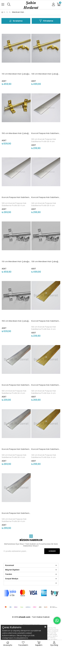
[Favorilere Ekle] (16, 56)
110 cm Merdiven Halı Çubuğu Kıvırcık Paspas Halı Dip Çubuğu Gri (16, 261)
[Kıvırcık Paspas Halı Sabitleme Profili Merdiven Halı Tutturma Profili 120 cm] (16, 172)
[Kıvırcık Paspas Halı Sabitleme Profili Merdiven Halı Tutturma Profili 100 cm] (45, 107)
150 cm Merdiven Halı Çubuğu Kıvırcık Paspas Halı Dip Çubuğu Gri (16, 321)
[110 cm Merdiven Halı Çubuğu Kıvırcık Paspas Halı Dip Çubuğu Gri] (16, 236)
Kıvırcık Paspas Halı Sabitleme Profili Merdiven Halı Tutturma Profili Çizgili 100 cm (45, 321)
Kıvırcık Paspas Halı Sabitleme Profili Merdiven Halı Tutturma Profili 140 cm (45, 197)
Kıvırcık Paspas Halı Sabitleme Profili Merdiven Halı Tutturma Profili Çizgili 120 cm (45, 385)
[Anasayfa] (4, 12)
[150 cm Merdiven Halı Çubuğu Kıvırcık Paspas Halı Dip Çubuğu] (16, 107)
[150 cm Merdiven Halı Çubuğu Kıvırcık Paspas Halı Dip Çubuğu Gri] (16, 295)
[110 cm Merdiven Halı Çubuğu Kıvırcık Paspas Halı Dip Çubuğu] (16, 48)
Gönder (52, 551)
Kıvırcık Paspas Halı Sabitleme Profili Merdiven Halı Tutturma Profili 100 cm (45, 133)
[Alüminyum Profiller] (9, 12)
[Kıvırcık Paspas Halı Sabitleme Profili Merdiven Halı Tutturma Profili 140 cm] (45, 172)
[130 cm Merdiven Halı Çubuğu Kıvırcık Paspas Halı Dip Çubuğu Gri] (45, 236)
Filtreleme (48, 20)
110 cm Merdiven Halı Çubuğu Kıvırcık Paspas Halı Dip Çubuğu (16, 73)
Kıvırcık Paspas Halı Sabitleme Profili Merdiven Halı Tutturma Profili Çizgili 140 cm (45, 449)
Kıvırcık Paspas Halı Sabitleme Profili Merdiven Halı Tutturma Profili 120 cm (16, 197)
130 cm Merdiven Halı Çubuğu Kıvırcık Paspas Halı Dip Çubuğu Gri (45, 261)
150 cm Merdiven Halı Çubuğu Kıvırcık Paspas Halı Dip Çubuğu (16, 133)
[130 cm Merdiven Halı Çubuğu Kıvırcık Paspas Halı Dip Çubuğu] (45, 48)
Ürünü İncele (22, 56)
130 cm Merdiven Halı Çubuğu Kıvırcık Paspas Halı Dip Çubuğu (45, 73)
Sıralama (17, 20)
